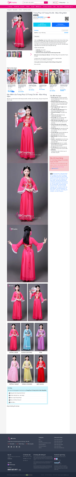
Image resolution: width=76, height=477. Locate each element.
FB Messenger (12, 464)
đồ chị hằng (63, 189)
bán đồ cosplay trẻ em (56, 183)
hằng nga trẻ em (56, 173)
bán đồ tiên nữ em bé (56, 176)
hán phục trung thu (62, 185)
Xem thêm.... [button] (12, 402)
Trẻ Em (27, 6)
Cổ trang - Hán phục (47, 6)
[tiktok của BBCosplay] (14, 447)
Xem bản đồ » (10, 458)
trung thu (61, 191)
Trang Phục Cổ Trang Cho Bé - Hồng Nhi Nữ (32, 85)
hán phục (42, 474)
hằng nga (58, 189)
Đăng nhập (62, 2)
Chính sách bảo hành (58, 439)
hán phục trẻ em (53, 185)
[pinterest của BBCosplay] (17, 447)
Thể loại (10, 6)
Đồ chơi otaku (55, 474)
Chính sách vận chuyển (58, 444)
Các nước (22, 6)
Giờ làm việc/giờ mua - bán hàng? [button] (16, 395)
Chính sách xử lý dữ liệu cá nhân (45, 442)
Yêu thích (37, 36)
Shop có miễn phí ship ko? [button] (15, 400)
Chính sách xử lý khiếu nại (59, 447)
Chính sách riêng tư (42, 446)
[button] (31, 31)
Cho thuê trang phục (48, 474)
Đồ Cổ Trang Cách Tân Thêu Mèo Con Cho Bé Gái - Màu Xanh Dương (22, 86)
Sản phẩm (15, 9)
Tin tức (55, 2)
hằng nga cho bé (53, 187)
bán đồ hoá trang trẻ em (61, 180)
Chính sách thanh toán (58, 441)
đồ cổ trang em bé (54, 175)
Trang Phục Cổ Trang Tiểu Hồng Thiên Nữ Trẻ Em (42, 86)
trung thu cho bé (61, 187)
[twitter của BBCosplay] (9, 447)
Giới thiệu (40, 441)
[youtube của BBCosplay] (11, 447)
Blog (39, 439)
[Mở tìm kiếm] (35, 2)
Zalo (20, 469)
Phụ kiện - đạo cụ (69, 6)
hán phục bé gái (62, 184)
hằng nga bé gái (63, 173)
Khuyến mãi (16, 6)
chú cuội (56, 191)
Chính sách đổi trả (42, 444)
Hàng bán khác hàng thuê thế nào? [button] (17, 393)
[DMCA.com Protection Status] (29, 474)
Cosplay (13, 2)
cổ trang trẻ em (55, 184)
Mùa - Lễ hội (59, 6)
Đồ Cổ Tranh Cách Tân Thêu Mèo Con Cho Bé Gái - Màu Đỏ (11, 86)
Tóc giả (32, 6)
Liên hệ (40, 447)
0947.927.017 (55, 168)
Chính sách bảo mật (58, 442)
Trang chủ (9, 9)
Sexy (54, 6)
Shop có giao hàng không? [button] (15, 397)
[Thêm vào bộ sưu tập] (15, 73)
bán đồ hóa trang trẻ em (60, 177)
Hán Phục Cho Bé (27, 9)
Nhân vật (39, 6)
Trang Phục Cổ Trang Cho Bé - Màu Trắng (63, 85)
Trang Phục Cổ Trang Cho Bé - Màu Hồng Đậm (50, 13)
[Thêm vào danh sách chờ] (15, 71)
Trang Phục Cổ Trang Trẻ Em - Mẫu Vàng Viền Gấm (53, 86)
